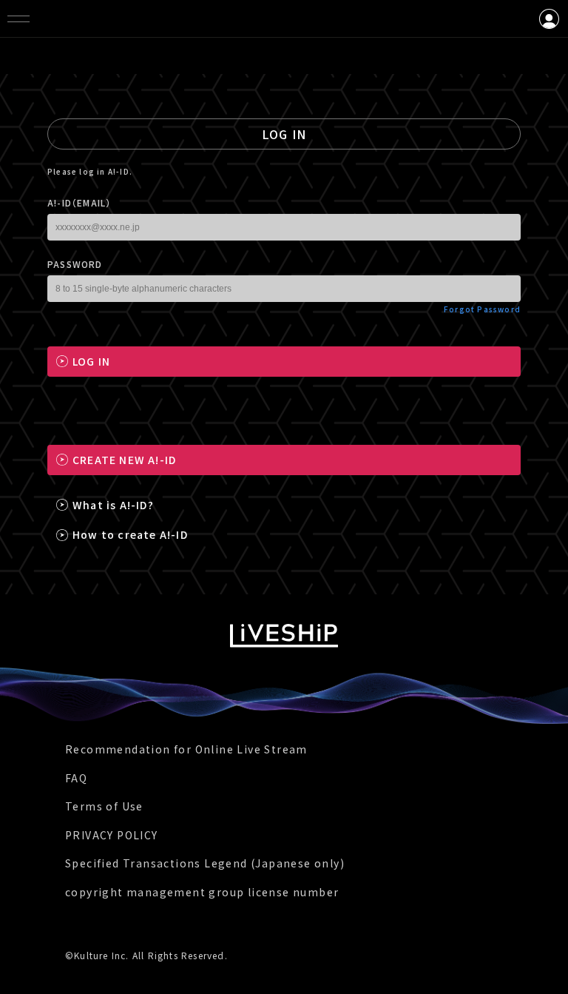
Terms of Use (104, 806)
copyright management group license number (202, 891)
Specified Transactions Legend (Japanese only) (205, 863)
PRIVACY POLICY (111, 834)
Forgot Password (482, 309)
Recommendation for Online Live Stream (186, 749)
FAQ (76, 777)
